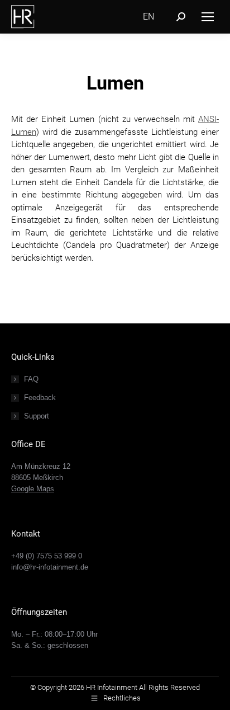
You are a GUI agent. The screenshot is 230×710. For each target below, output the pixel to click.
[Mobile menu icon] (208, 17)
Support (36, 416)
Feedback (40, 397)
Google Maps (32, 489)
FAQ (31, 379)
